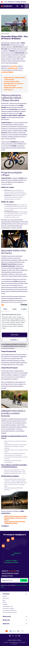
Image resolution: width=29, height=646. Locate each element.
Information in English (8, 608)
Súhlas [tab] (5, 309)
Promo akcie (6, 598)
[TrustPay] (22, 631)
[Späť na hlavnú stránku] (6, 6)
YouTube (19, 635)
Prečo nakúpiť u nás (8, 606)
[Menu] (26, 6)
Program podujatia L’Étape (11, 81)
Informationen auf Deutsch (9, 610)
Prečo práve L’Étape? (10, 85)
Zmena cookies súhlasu (14, 640)
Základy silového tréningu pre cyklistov (15, 516)
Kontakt (5, 596)
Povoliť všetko (14, 334)
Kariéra (4, 602)
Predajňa (5, 604)
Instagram (16, 635)
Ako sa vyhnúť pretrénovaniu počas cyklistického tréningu (14, 522)
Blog (4, 600)
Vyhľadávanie (17, 6)
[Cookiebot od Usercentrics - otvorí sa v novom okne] (20, 305)
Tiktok (13, 635)
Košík (22, 6)
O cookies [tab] (24, 309)
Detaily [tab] (14, 309)
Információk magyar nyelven (10, 612)
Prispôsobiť (13, 339)
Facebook (10, 635)
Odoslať (24, 580)
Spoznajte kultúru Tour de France (13, 83)
